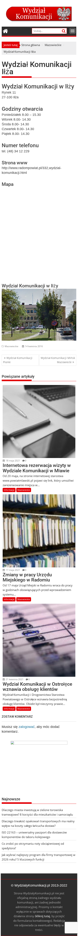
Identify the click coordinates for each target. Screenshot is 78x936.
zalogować (27, 727)
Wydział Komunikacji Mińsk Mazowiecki (58, 360)
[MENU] (72, 30)
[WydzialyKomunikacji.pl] (5, 30)
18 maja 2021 (12, 460)
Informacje (9, 489)
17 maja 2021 (12, 570)
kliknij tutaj (43, 916)
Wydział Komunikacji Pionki (17, 360)
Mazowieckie (11, 346)
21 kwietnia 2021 (14, 679)
